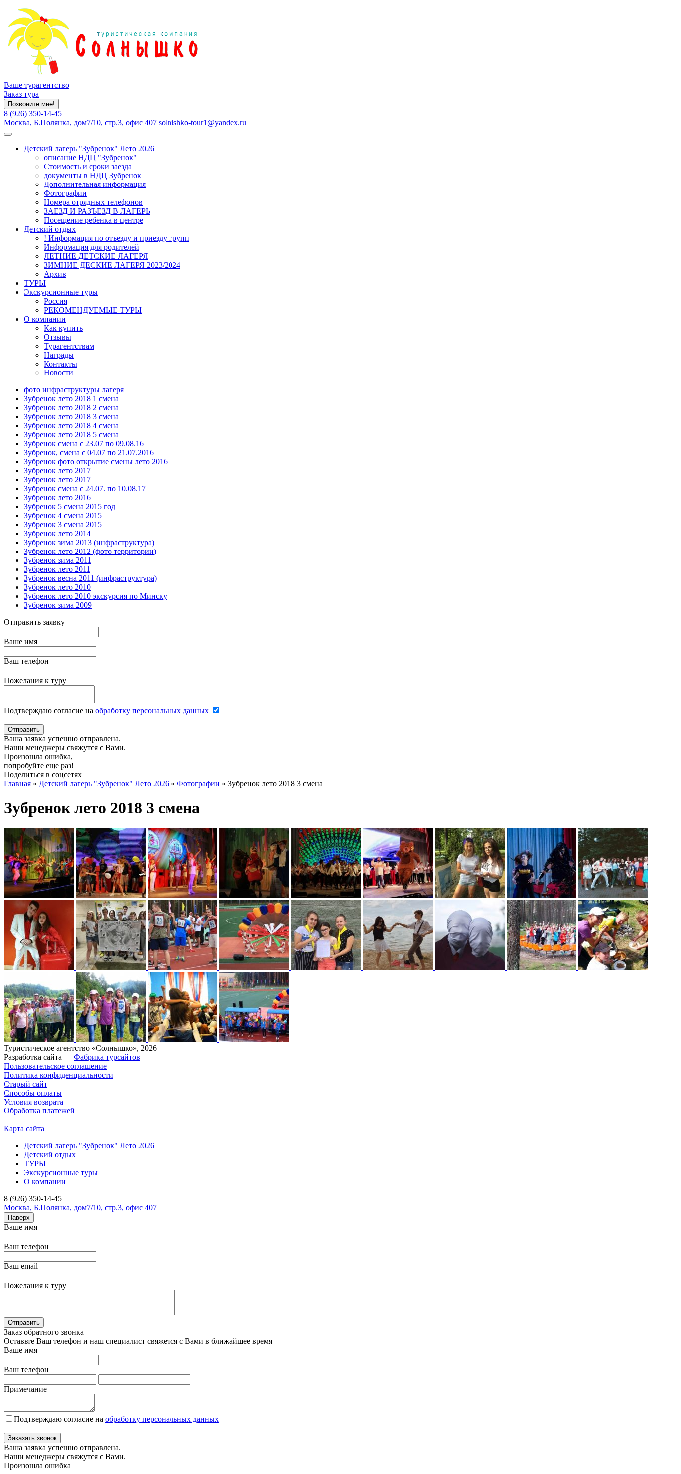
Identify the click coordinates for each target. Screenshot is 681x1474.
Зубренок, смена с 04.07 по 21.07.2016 (89, 452)
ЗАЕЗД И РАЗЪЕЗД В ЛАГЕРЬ (97, 211)
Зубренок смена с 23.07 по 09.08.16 (84, 443)
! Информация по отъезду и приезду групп (116, 238)
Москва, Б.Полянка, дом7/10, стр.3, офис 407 (80, 122)
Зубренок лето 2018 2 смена (71, 407)
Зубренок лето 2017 (57, 470)
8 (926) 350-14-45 (33, 113)
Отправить (24, 729)
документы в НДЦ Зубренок (92, 175)
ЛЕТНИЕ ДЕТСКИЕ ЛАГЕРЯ (96, 256)
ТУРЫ (35, 283)
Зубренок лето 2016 (57, 497)
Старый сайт (25, 1084)
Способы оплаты (33, 1093)
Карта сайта (24, 1128)
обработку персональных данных (152, 710)
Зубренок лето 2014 (57, 533)
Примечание (25, 1389)
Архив (55, 274)
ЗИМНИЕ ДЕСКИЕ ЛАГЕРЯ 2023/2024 (112, 265)
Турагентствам (69, 346)
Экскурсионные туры (61, 292)
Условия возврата (33, 1102)
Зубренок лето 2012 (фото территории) (90, 551)
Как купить (63, 328)
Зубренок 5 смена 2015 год (69, 506)
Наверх (19, 1217)
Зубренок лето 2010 (57, 587)
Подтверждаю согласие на (106, 710)
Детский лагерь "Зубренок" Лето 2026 (89, 148)
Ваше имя (20, 641)
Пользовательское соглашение (55, 1066)
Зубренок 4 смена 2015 (63, 515)
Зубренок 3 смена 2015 (63, 524)
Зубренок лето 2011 (57, 569)
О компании (45, 319)
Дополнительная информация (95, 184)
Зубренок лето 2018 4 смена (71, 425)
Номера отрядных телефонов (93, 202)
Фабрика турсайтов (107, 1057)
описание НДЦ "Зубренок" (90, 157)
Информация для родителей (91, 247)
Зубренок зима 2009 (58, 605)
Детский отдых (50, 229)
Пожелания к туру (35, 680)
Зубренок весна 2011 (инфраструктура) (90, 578)
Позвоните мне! (31, 104)
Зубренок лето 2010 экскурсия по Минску (95, 596)
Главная (17, 783)
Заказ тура (21, 94)
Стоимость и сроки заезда (88, 166)
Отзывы (57, 337)
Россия (55, 301)
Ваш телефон (26, 661)
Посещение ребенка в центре (93, 220)
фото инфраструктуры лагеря (74, 389)
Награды (59, 355)
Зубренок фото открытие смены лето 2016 (96, 461)
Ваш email (21, 1266)
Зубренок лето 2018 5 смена (71, 434)
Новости (58, 372)
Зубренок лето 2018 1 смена (71, 398)
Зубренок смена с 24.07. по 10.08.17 (85, 488)
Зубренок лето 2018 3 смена (71, 416)
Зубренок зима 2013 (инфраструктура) (89, 542)
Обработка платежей (39, 1110)
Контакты (60, 364)
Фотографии (65, 193)
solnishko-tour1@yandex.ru (202, 122)
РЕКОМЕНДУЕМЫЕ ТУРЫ (93, 310)
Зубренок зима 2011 (57, 560)
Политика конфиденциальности (58, 1075)
